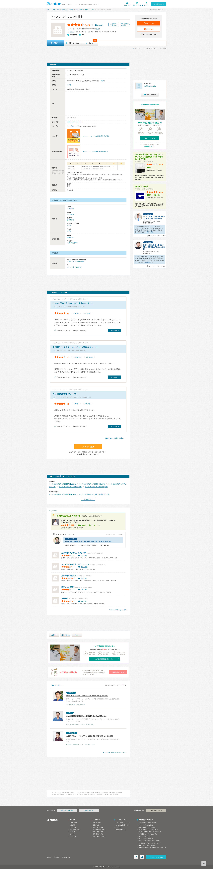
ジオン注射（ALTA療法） (74, 267)
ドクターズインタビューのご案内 (148, 829)
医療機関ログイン (149, 146)
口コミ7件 (84, 578)
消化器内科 (70, 209)
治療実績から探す (98, 827)
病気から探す (97, 822)
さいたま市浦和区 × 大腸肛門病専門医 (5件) (94, 494)
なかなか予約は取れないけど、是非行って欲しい (73, 303)
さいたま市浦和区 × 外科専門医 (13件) (62, 494)
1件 (150, 167)
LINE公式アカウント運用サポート (148, 845)
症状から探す (97, 825)
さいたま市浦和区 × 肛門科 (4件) (70, 487)
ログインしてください (150, 86)
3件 (150, 195)
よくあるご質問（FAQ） (123, 825)
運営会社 (49, 857)
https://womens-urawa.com (75, 122)
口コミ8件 (84, 601)
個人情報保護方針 (121, 829)
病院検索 (64, 9)
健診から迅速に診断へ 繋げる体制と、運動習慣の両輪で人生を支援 (154, 247)
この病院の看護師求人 (113, 24)
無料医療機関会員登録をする (104, 659)
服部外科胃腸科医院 (68, 576)
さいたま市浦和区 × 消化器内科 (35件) (62, 484)
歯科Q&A (72, 834)
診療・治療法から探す (99, 836)
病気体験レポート (75, 829)
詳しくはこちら (150, 138)
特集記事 (72, 831)
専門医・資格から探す (99, 829)
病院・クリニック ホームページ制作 (149, 840)
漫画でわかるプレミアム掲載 (147, 827)
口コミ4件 (84, 555)
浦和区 (87, 9)
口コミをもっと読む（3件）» (114, 438)
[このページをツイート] (142, 857)
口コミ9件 (83, 525)
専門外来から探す (98, 831)
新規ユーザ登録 (137, 5)
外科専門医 (70, 237)
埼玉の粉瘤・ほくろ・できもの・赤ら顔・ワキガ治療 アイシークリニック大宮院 (149, 156)
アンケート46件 (96, 525)
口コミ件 (100, 25)
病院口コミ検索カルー (53, 9)
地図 (97, 29)
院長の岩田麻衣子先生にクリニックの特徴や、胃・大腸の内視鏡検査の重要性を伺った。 (92, 738)
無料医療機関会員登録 (124, 24)
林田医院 (141, 186)
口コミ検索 (73, 827)
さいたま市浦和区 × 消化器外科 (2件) (92, 484)
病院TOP (53, 635)
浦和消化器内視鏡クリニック (69, 516)
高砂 (93, 9)
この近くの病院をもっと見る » (118, 610)
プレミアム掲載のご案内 (146, 825)
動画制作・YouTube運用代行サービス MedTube (152, 847)
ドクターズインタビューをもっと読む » (114, 752)
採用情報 (57, 857)
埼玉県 (71, 9)
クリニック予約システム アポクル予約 (150, 831)
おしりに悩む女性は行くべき (65, 394)
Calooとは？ (73, 822)
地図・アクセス (65, 635)
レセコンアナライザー (145, 836)
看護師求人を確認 (118, 672)
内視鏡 (69, 231)
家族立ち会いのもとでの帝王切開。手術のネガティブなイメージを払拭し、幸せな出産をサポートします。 (92, 718)
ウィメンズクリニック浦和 (67, 16)
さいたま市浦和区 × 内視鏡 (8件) (96, 487)
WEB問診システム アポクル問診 (148, 834)
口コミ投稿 (73, 836)
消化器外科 (70, 214)
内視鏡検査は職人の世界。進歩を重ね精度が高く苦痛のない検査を (88, 541)
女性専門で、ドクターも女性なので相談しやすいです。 (76, 347)
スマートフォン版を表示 (156, 857)
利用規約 (118, 827)
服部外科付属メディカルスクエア (73, 553)
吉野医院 (64, 598)
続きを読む (150, 232)
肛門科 (69, 225)
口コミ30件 (84, 567)
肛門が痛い (88, 313)
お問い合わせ (66, 857)
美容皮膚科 (70, 220)
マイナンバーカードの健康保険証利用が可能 (96, 136)
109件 (159, 195)
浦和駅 (72, 32)
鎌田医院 (68, 587)
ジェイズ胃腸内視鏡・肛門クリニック (75, 564)
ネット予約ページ (72, 126)
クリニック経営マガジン (146, 838)
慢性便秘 (90, 357)
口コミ (77, 635)
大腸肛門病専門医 (72, 243)
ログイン (146, 5)
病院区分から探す (98, 834)
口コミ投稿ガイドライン (123, 822)
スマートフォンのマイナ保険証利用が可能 (95, 151)
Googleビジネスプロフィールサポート (150, 843)
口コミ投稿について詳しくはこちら (88, 454)
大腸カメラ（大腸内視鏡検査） (76, 261)
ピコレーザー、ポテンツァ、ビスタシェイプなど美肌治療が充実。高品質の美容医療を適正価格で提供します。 (92, 698)
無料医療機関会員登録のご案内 (148, 822)
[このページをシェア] (136, 857)
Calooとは (127, 5)
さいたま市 (79, 9)
